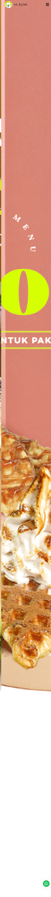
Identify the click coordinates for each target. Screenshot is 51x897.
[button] (47, 4)
